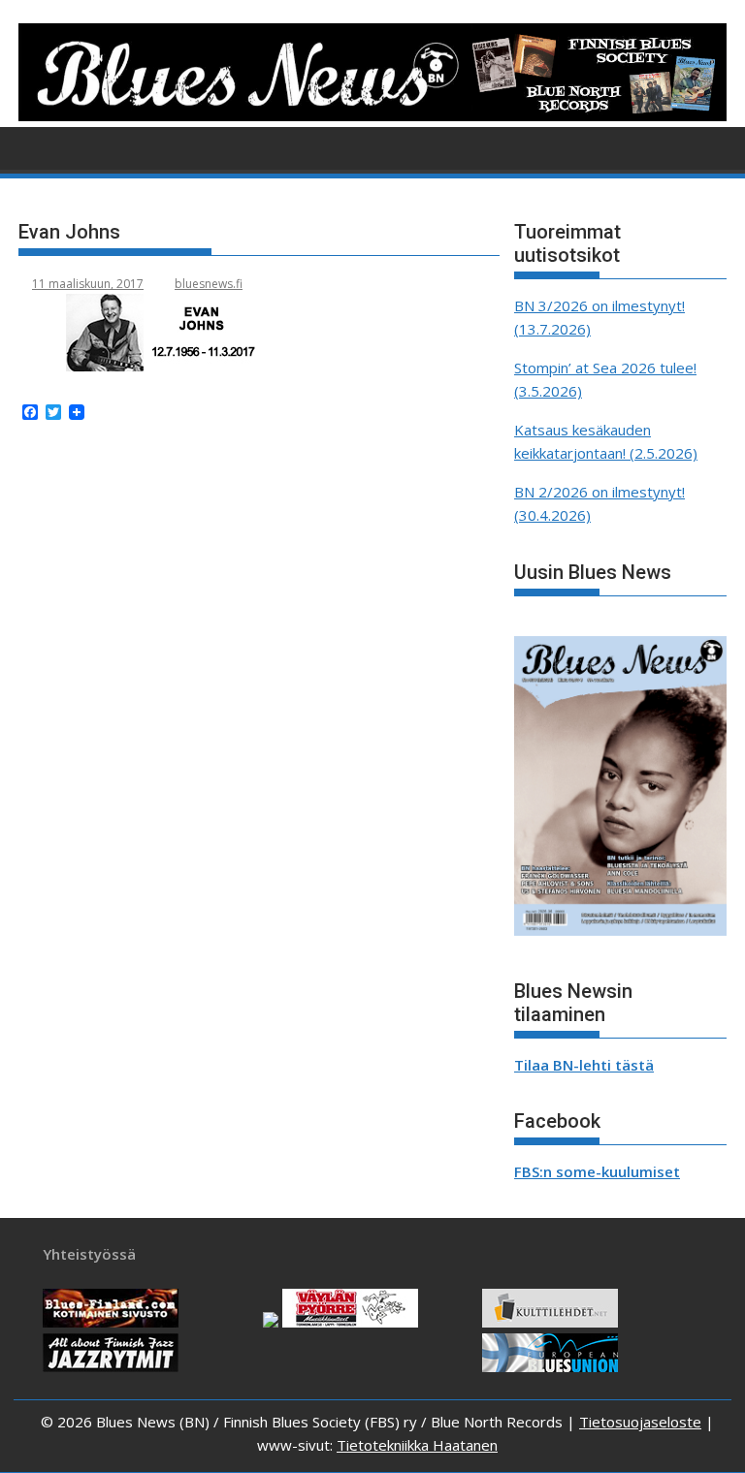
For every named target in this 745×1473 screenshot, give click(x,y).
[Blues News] (372, 115)
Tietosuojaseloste (640, 1421)
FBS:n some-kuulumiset (597, 1171)
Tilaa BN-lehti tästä (584, 1064)
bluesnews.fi (209, 283)
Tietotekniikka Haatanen (417, 1445)
